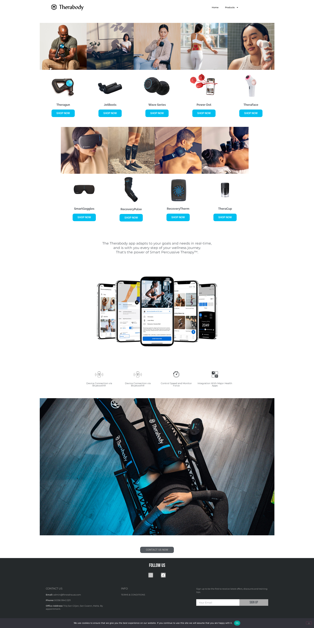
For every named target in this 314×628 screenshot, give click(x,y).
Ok (237, 623)
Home (215, 7)
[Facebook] (163, 575)
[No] (309, 622)
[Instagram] (150, 575)
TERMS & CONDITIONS (133, 594)
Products (230, 7)
